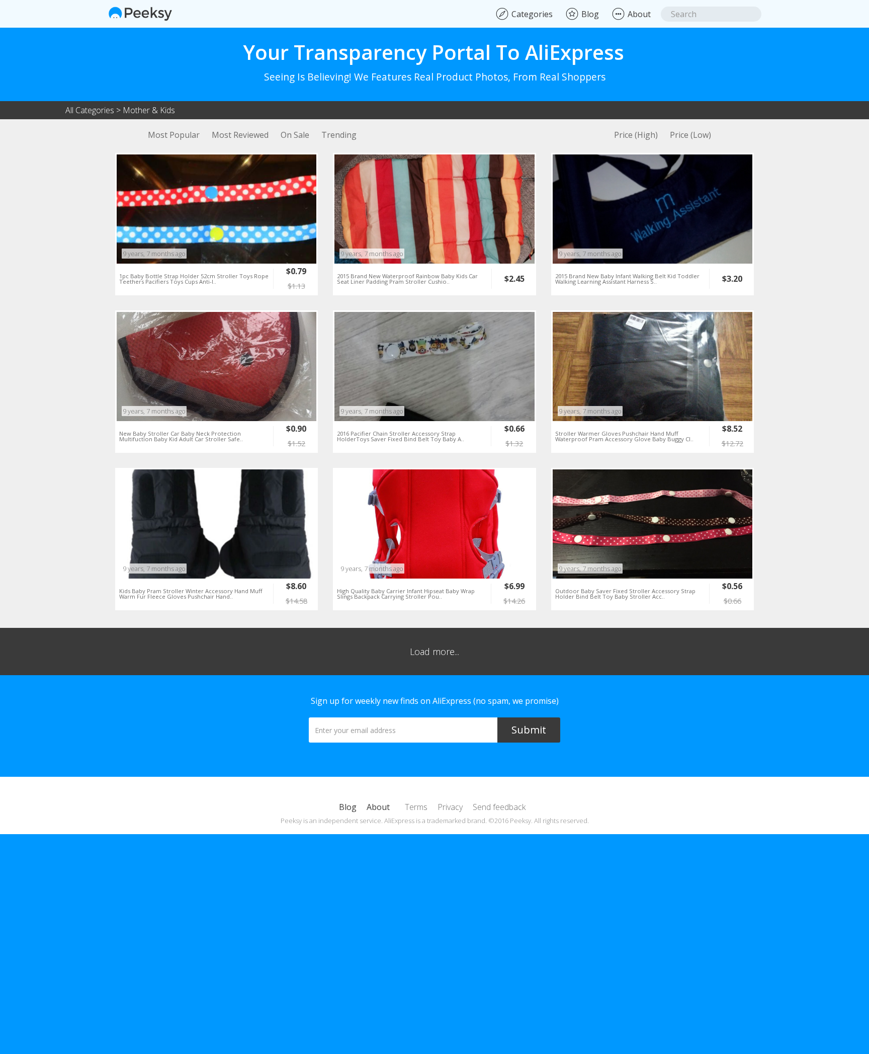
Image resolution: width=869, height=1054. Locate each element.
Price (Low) (690, 135)
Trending (339, 135)
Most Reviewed (240, 135)
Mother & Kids (149, 110)
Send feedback (499, 807)
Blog (348, 807)
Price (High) (636, 135)
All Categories (89, 110)
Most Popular (174, 135)
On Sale (295, 135)
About (378, 807)
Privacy (450, 807)
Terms (416, 807)
